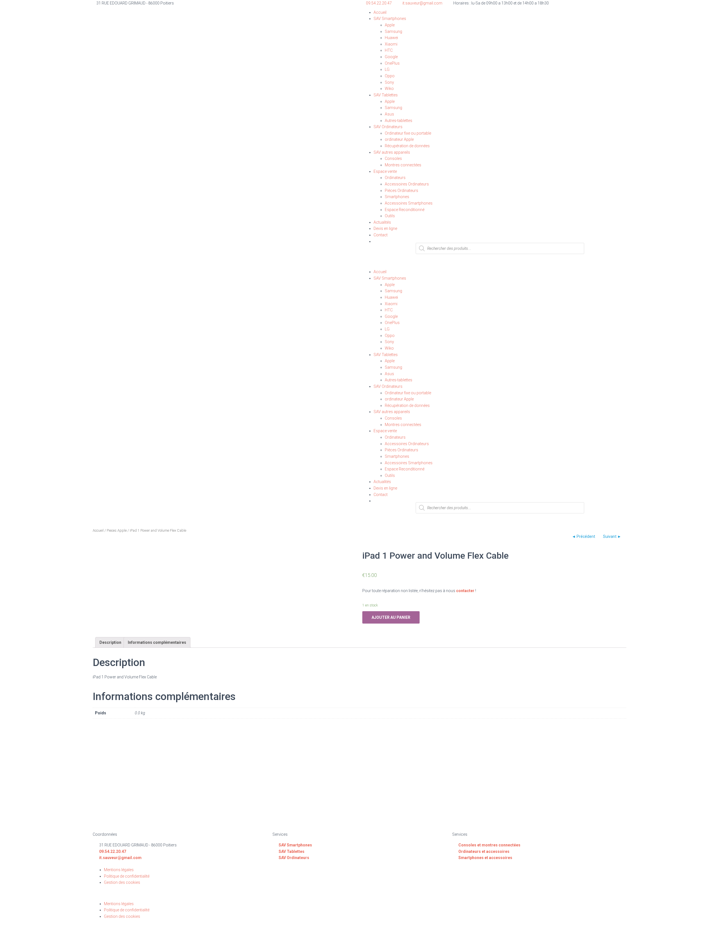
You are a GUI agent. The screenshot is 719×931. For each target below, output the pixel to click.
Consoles (393, 158)
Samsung (393, 31)
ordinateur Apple (399, 139)
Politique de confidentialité (126, 876)
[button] (494, 265)
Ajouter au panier (391, 617)
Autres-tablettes (398, 120)
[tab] (110, 642)
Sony (389, 82)
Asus (389, 114)
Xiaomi (391, 44)
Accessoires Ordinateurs (407, 184)
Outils (390, 216)
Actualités (382, 222)
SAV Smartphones (390, 18)
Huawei (391, 37)
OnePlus (392, 63)
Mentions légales (119, 869)
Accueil (380, 12)
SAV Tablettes (386, 95)
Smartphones (397, 196)
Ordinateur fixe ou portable (408, 133)
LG (387, 69)
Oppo (390, 76)
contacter (465, 590)
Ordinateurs (395, 177)
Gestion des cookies (122, 882)
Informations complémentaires (157, 642)
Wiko (389, 88)
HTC (389, 50)
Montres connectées (403, 165)
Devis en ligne (385, 228)
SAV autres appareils (392, 152)
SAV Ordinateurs (388, 126)
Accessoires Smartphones (409, 203)
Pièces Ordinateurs (401, 190)
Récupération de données (407, 146)
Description (110, 642)
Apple (390, 25)
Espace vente (385, 171)
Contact (381, 235)
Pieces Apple (117, 530)
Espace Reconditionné (404, 209)
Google (391, 57)
